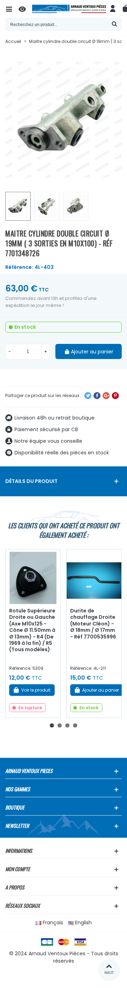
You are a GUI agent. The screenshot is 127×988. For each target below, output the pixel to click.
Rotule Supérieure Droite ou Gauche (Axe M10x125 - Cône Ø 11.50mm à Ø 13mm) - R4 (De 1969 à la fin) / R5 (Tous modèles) (32, 630)
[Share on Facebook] (97, 395)
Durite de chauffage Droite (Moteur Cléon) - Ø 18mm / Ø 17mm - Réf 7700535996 (93, 624)
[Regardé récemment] (25, 8)
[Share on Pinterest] (115, 395)
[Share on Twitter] (87, 395)
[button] (52, 725)
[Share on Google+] (106, 395)
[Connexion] (113, 8)
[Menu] (12, 8)
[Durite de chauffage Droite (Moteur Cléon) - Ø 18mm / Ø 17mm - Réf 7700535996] (94, 576)
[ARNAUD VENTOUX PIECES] (69, 9)
